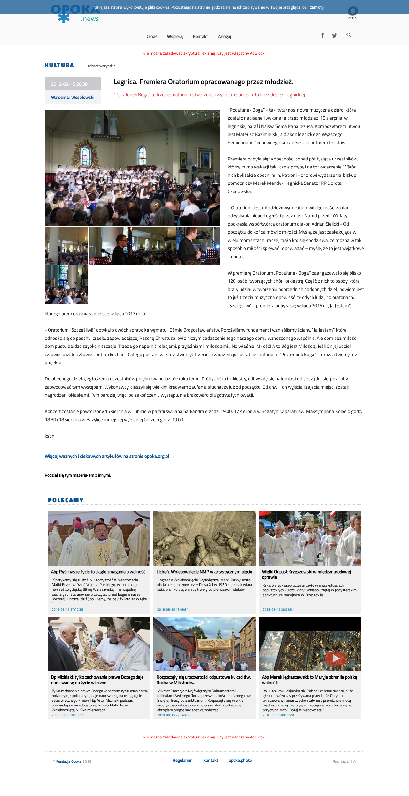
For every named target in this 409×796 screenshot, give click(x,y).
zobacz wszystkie (102, 66)
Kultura (60, 64)
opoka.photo (240, 760)
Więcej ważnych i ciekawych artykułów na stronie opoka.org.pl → (110, 456)
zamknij (317, 7)
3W (353, 761)
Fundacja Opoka (68, 761)
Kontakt (210, 760)
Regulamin (183, 760)
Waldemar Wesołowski (72, 97)
